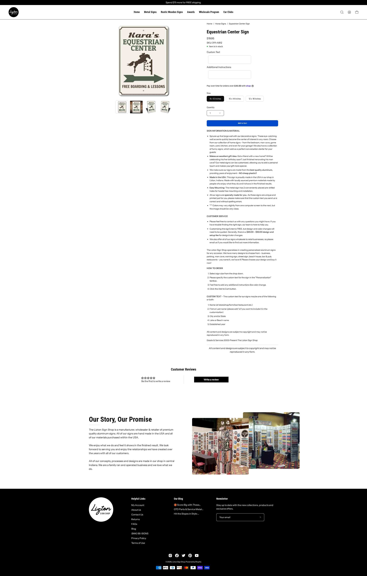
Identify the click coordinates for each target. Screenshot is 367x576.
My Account (137, 505)
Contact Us (137, 514)
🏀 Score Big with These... (187, 504)
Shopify (198, 562)
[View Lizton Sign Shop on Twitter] (183, 555)
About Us (136, 509)
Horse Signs (220, 23)
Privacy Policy (138, 538)
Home (209, 23)
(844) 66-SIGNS (139, 533)
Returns (135, 519)
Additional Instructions (219, 67)
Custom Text (213, 52)
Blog (133, 528)
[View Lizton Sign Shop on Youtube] (197, 555)
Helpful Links (138, 498)
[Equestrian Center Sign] (122, 107)
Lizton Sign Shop (178, 562)
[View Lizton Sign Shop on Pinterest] (190, 555)
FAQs (134, 524)
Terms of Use (138, 542)
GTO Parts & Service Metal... (188, 509)
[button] (342, 12)
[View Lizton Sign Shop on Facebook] (177, 555)
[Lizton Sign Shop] (14, 12)
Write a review (211, 379)
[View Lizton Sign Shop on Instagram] (170, 555)
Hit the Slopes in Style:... (186, 513)
